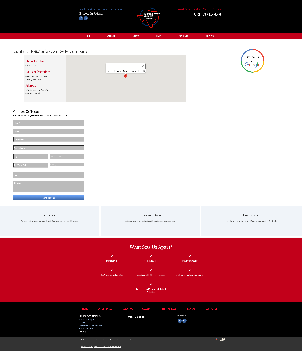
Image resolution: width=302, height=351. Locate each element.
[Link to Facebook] (81, 18)
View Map (82, 331)
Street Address (20, 143)
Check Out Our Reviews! (91, 13)
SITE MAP (97, 347)
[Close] (143, 66)
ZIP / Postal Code (21, 169)
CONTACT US (210, 36)
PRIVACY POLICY (87, 347)
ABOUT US (136, 36)
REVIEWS (191, 308)
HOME (88, 36)
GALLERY (158, 36)
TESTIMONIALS (183, 36)
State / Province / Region (61, 160)
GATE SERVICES (111, 36)
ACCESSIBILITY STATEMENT (111, 347)
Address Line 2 (20, 152)
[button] (125, 76)
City (15, 160)
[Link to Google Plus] (86, 18)
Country (53, 167)
